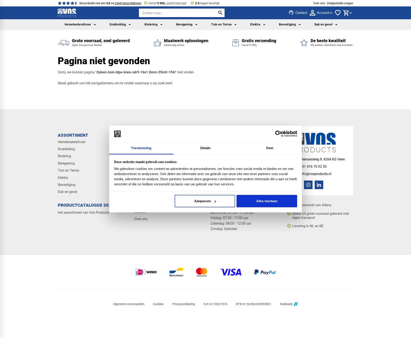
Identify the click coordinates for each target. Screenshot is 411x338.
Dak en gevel (323, 24)
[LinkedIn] (319, 185)
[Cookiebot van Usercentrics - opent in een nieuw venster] (278, 134)
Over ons (319, 3)
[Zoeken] (220, 13)
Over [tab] (269, 148)
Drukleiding (118, 24)
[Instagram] (308, 185)
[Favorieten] (338, 13)
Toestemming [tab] (141, 148)
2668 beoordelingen (128, 3)
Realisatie (286, 304)
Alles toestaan (266, 201)
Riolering (151, 24)
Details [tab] (205, 148)
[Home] (67, 13)
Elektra (255, 24)
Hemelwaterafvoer (78, 24)
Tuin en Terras (221, 24)
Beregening (184, 24)
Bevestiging (287, 24)
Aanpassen (202, 201)
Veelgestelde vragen (340, 3)
